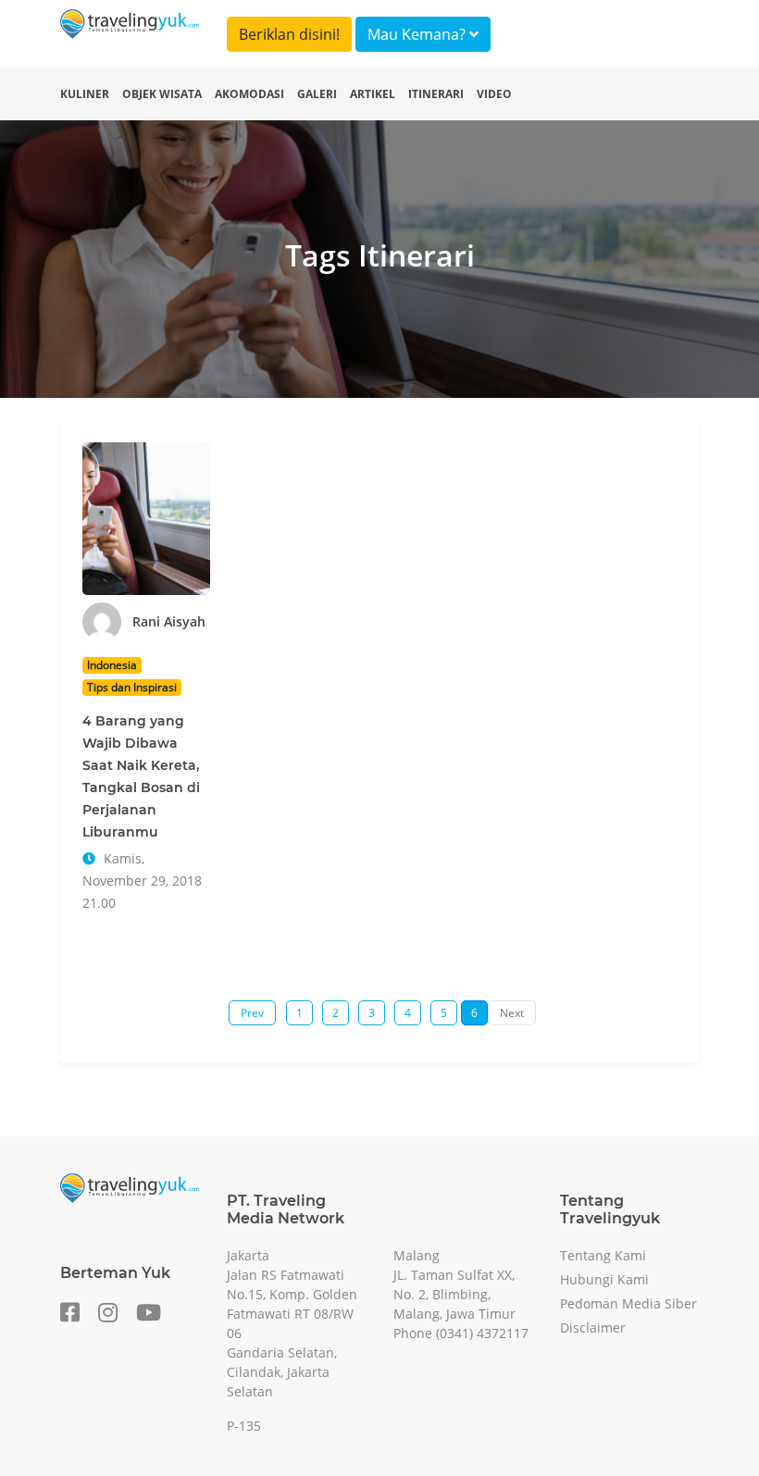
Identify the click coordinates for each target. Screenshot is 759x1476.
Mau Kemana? (418, 34)
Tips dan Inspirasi (132, 687)
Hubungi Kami (604, 1279)
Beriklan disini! (289, 34)
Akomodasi (249, 94)
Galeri (317, 94)
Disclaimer (593, 1327)
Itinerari (436, 94)
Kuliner (84, 94)
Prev (252, 1013)
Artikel (372, 94)
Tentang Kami (603, 1255)
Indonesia (112, 665)
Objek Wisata (162, 94)
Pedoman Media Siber (628, 1303)
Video (494, 94)
